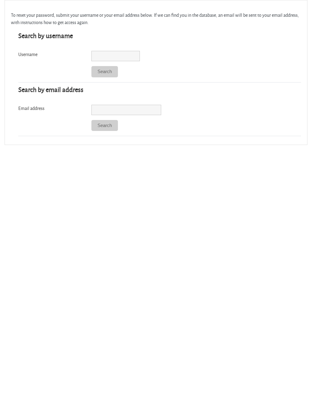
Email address (31, 108)
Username (27, 54)
